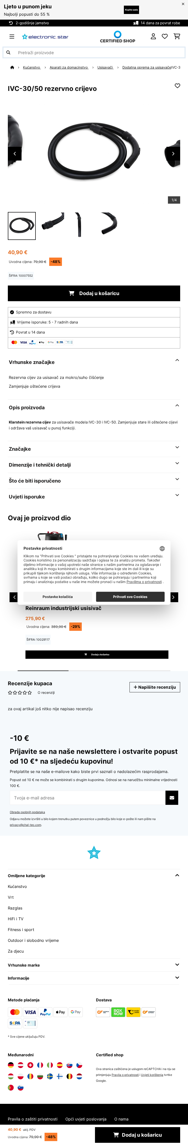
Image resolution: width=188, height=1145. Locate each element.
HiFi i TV (16, 918)
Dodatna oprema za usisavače (146, 67)
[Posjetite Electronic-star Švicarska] (30, 1065)
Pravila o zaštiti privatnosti (33, 1119)
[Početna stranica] (16, 67)
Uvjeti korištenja (152, 1075)
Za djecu (16, 951)
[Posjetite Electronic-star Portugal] (11, 1088)
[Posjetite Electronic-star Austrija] (21, 1065)
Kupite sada (131, 9)
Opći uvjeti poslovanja (85, 1119)
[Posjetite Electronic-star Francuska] (40, 1065)
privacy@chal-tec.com (25, 825)
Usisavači (105, 67)
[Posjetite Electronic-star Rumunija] (30, 1076)
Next (173, 154)
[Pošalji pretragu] (8, 52)
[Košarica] (177, 36)
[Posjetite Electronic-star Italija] (50, 1065)
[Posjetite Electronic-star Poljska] (21, 1076)
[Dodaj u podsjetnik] (177, 85)
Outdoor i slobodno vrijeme (33, 940)
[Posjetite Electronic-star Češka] (79, 1065)
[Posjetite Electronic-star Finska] (60, 1076)
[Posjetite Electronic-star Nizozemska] (79, 1076)
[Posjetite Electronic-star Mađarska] (11, 1076)
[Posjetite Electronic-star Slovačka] (69, 1065)
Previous (15, 154)
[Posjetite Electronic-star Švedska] (50, 1076)
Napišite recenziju (156, 687)
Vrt (11, 897)
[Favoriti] (165, 36)
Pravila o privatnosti (125, 1075)
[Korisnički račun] (153, 36)
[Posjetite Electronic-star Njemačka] (11, 1065)
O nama (121, 1119)
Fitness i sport (21, 929)
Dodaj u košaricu (98, 293)
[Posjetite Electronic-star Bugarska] (40, 1076)
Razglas (15, 908)
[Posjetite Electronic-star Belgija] (69, 1076)
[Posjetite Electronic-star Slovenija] (21, 1088)
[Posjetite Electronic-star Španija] (60, 1065)
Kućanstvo (32, 67)
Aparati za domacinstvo (69, 67)
